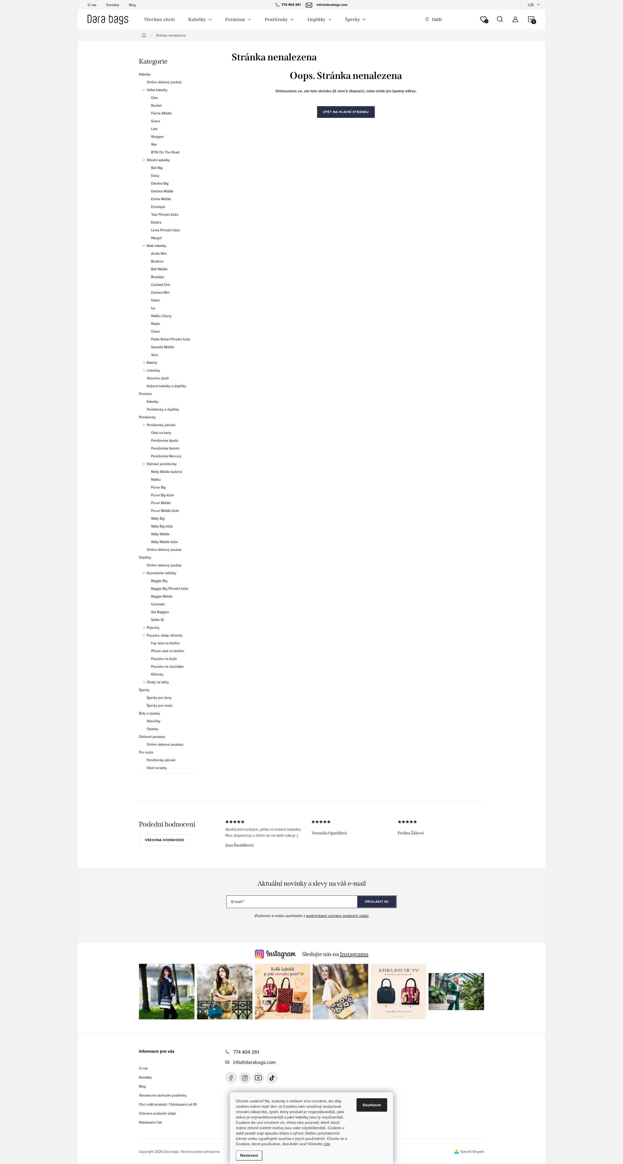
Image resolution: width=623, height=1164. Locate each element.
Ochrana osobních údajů (157, 1113)
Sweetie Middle (162, 347)
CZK (531, 4)
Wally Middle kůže (164, 541)
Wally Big (158, 518)
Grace (155, 121)
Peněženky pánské (161, 424)
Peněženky (147, 417)
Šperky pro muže (160, 705)
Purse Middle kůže (165, 510)
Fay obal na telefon (165, 643)
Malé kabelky (156, 245)
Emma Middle (161, 199)
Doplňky (145, 557)
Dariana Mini (160, 292)
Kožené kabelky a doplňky (166, 386)
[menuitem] (159, 19)
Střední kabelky (158, 160)
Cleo (154, 97)
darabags (245, 1078)
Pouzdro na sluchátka (167, 666)
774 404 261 (246, 1051)
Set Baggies (160, 612)
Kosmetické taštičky (161, 573)
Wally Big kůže (162, 526)
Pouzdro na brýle (164, 658)
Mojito (155, 323)
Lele (154, 128)
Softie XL (158, 619)
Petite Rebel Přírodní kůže (170, 339)
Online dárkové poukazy (165, 744)
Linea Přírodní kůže (165, 230)
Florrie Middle (161, 113)
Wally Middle (160, 534)
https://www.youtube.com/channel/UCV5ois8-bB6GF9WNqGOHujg (258, 1078)
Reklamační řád (150, 1122)
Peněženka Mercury (166, 456)
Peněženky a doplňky (163, 409)
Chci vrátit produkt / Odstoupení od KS (168, 1104)
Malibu (156, 479)
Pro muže (146, 752)
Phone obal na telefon (167, 650)
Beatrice (157, 261)
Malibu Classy (161, 315)
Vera (154, 354)
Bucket (156, 105)
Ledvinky (153, 370)
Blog (132, 4)
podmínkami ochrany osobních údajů (337, 915)
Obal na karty (161, 432)
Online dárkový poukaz (164, 82)
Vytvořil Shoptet (472, 1151)
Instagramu (354, 954)
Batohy (152, 362)
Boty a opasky (149, 713)
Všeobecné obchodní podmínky (163, 1095)
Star (154, 144)
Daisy (155, 175)
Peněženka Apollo (164, 440)
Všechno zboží (158, 378)
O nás (92, 4)
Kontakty (112, 4)
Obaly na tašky (158, 682)
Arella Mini (159, 253)
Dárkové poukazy (152, 736)
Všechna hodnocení (164, 840)
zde (327, 1143)
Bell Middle (159, 269)
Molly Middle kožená (166, 471)
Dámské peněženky (162, 463)
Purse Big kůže (162, 495)
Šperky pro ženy (159, 697)
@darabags (272, 1078)
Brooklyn (158, 276)
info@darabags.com (254, 1062)
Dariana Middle (162, 191)
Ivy (153, 308)
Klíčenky (157, 674)
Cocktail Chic (160, 284)
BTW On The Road (165, 152)
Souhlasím (372, 1105)
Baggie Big (159, 580)
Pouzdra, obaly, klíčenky (165, 635)
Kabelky (145, 74)
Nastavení (249, 1155)
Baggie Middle (162, 596)
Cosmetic (158, 604)
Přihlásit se (377, 901)
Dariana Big (159, 183)
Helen (155, 300)
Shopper (157, 136)
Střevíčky (153, 721)
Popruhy (153, 627)
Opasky (152, 728)
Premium (145, 393)
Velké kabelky (157, 89)
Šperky (144, 689)
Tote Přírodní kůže (164, 214)
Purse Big (158, 487)
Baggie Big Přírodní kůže (169, 588)
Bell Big (157, 167)
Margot (156, 237)
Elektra (156, 222)
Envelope (158, 206)
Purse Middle (161, 502)
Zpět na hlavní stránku (346, 112)
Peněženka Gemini (165, 448)
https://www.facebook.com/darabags (231, 1078)
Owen (155, 331)
